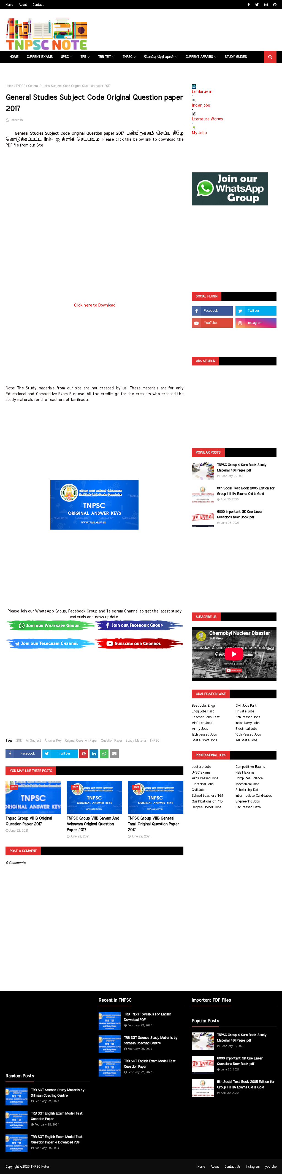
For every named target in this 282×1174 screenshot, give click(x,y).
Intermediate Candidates (253, 796)
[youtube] (212, 323)
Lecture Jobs (201, 767)
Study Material (136, 740)
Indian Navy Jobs (247, 723)
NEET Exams (244, 772)
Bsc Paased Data (248, 807)
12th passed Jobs (204, 734)
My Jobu (199, 133)
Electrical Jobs (246, 729)
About (22, 4)
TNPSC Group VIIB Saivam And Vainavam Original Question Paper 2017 (93, 824)
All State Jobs (246, 740)
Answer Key (53, 740)
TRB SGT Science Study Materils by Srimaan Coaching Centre (57, 1092)
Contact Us (232, 1166)
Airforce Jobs (202, 723)
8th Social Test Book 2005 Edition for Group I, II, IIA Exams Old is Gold (246, 491)
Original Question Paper (81, 740)
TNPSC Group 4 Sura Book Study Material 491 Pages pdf (241, 467)
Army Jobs (200, 729)
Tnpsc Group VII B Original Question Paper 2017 (29, 821)
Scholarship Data (247, 790)
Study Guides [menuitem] (236, 57)
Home (9, 4)
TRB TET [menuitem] (104, 57)
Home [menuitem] (14, 57)
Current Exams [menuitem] (40, 57)
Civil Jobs (198, 790)
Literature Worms (207, 119)
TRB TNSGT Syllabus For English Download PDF (147, 1017)
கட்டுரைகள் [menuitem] (87, 69)
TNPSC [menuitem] (127, 57)
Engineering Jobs (247, 801)
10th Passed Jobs (248, 734)
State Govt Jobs (204, 740)
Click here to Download (94, 305)
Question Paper (111, 740)
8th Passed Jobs (247, 717)
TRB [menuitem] (83, 57)
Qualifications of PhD (207, 801)
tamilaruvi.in (202, 92)
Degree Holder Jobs (206, 807)
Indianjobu (201, 105)
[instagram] (266, 5)
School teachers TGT (207, 796)
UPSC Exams (201, 772)
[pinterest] (274, 5)
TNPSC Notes (40, 1166)
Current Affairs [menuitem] (199, 57)
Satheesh (16, 120)
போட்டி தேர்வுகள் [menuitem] (159, 57)
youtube (270, 1166)
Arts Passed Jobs (205, 778)
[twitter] (257, 5)
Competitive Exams (250, 767)
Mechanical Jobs (247, 784)
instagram (252, 1166)
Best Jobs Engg (203, 705)
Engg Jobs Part (203, 711)
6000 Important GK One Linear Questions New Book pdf (240, 514)
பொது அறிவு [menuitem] (21, 69)
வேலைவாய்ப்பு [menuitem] (56, 69)
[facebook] (248, 5)
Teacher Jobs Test (206, 717)
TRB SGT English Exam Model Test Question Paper (57, 1116)
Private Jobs (244, 711)
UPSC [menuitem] (65, 57)
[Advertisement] (94, 187)
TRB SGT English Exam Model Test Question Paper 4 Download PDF (57, 1139)
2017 (19, 740)
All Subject (33, 740)
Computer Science (249, 778)
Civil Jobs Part (246, 705)
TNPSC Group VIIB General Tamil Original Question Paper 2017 (153, 824)
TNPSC (20, 86)
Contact (38, 4)
